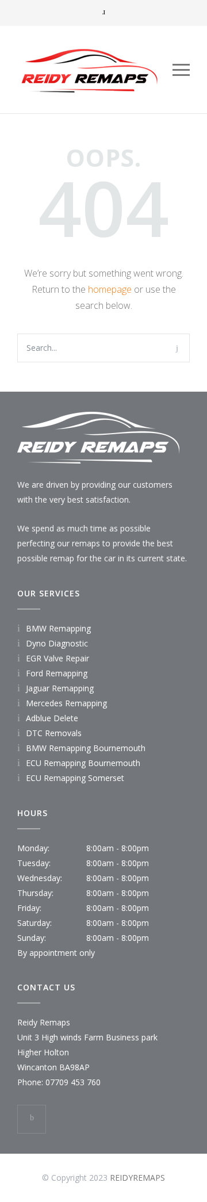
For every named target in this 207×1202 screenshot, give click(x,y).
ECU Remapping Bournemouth (83, 762)
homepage (110, 289)
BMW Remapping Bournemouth (85, 747)
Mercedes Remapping (66, 703)
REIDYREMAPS (137, 1177)
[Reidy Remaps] (94, 69)
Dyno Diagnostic (57, 643)
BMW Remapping (58, 628)
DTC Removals (54, 733)
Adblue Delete (52, 718)
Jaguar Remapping (60, 688)
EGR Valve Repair (57, 658)
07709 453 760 (73, 1082)
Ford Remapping (56, 673)
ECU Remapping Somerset (75, 777)
